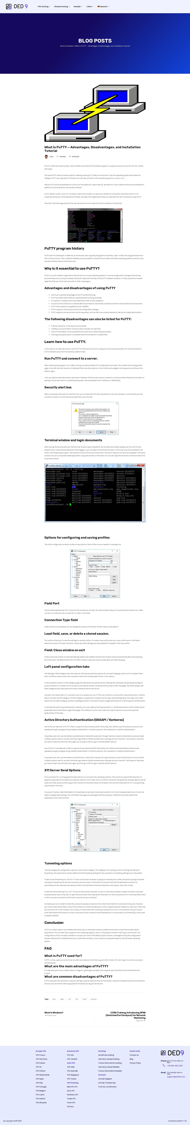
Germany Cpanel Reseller (109, 1067)
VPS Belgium (41, 1090)
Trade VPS (71, 1098)
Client (89, 6)
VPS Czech (40, 1094)
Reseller (77, 6)
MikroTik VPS (72, 1086)
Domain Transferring (106, 1083)
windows (94, 999)
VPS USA (70, 1055)
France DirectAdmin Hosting (110, 1063)
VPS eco (70, 1106)
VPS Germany (41, 1059)
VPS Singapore (73, 1075)
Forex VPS (71, 1102)
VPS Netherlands (42, 1075)
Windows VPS (72, 1094)
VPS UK (39, 1067)
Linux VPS (70, 1090)
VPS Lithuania (41, 1102)
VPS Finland (40, 1071)
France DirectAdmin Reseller (110, 1071)
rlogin (62, 999)
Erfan (51, 156)
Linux (122, 178)
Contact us (134, 1055)
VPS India (70, 1067)
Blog (131, 1059)
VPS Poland (40, 1063)
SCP (69, 999)
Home (62, 46)
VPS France (40, 1055)
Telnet (84, 999)
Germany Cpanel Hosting (108, 1059)
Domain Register (105, 1079)
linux (54, 999)
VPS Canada (72, 1059)
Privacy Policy (135, 1063)
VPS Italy (39, 1083)
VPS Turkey (71, 1079)
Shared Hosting (61, 6)
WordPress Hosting (106, 1055)
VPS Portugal (41, 1086)
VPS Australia (72, 1071)
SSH (136, 166)
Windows (63, 156)
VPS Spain (40, 1079)
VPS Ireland (40, 1098)
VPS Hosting (43, 6)
